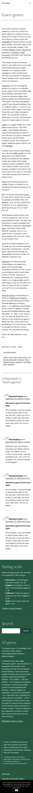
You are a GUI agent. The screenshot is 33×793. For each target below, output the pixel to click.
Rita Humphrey (15, 439)
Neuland (9, 146)
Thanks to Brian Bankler (11, 608)
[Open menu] (30, 3)
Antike (4, 125)
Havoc (4, 182)
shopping (19, 362)
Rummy (24, 298)
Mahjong (13, 298)
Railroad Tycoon (15, 50)
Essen (20, 357)
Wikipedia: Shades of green (12, 721)
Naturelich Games (16, 396)
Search (26, 631)
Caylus (26, 195)
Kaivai (27, 360)
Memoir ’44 (26, 50)
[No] (31, 786)
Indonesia (5, 86)
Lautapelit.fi (6, 42)
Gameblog (6, 3)
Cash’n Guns (13, 357)
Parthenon (16, 52)
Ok (16, 790)
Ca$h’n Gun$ (18, 153)
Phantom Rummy (8, 295)
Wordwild (5, 262)
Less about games (9, 352)
